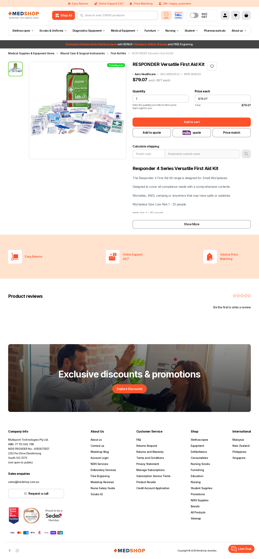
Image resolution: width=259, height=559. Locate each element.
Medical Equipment (123, 30)
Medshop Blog (100, 451)
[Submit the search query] (81, 16)
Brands (195, 506)
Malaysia (238, 439)
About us (237, 30)
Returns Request (146, 445)
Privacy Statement (147, 463)
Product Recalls (146, 482)
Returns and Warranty (150, 451)
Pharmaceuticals (215, 30)
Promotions (198, 494)
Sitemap (196, 518)
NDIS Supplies (200, 500)
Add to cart (192, 122)
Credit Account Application (153, 488)
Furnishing (197, 470)
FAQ (138, 439)
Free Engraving (100, 476)
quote (197, 132)
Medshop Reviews (102, 482)
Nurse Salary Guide (103, 488)
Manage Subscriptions (150, 470)
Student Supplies (201, 488)
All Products (198, 512)
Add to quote (152, 132)
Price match (231, 132)
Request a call (38, 493)
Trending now (116, 65)
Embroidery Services (103, 470)
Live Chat (244, 549)
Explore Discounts (129, 389)
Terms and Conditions (150, 457)
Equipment (197, 445)
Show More (191, 224)
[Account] (225, 15)
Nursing (170, 30)
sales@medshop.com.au (23, 481)
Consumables (199, 457)
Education (197, 476)
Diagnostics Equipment (87, 30)
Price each (202, 91)
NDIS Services (99, 463)
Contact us (97, 445)
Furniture (150, 30)
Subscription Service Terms (153, 476)
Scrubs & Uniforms (51, 30)
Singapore (238, 457)
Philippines (239, 451)
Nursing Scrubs (200, 463)
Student (190, 30)
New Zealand (240, 445)
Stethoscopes (21, 30)
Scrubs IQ (97, 494)
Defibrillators (199, 451)
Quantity (139, 91)
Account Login (100, 457)
